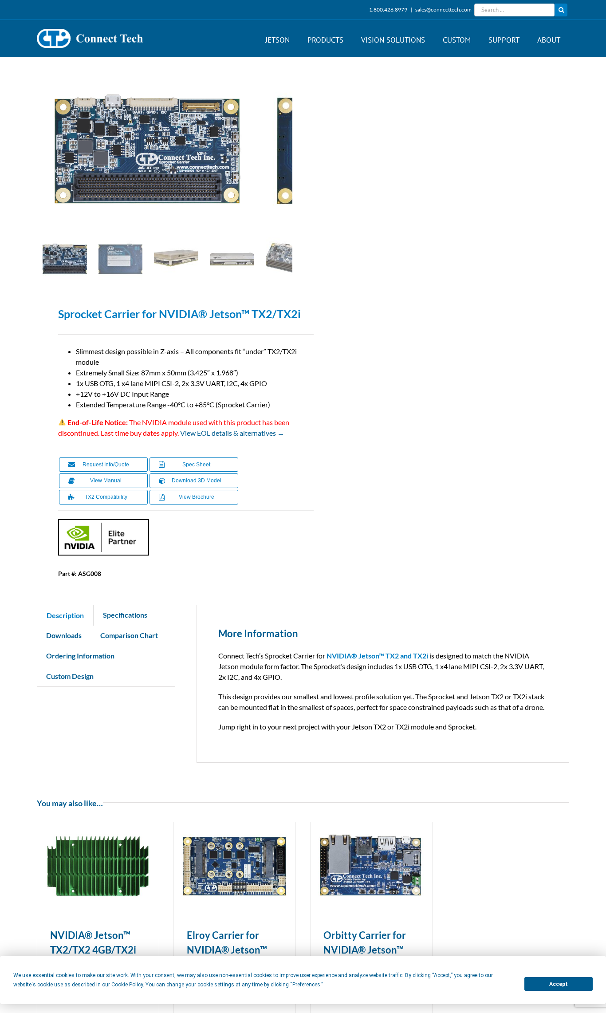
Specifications (125, 615)
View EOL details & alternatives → (232, 433)
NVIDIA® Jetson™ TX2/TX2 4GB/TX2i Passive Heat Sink (93, 949)
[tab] (65, 615)
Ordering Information (80, 655)
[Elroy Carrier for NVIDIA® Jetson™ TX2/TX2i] (234, 866)
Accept (558, 984)
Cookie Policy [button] (127, 984)
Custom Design (70, 676)
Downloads (64, 635)
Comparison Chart (129, 635)
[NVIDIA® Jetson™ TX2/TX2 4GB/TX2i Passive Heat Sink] (98, 866)
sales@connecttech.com (443, 9)
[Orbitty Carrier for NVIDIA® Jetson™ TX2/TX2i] (371, 866)
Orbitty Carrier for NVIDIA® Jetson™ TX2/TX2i (364, 949)
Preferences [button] (306, 984)
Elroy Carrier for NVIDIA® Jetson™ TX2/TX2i (227, 949)
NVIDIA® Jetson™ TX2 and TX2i (377, 655)
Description (65, 615)
